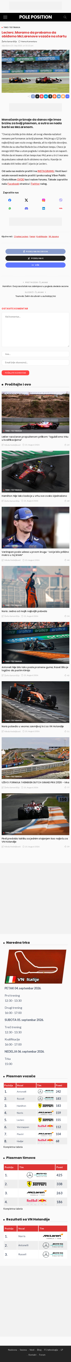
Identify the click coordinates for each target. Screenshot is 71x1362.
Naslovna (12, 1349)
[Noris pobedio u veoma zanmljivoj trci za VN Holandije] (35, 702)
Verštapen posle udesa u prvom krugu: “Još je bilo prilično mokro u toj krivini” (35, 553)
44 (68, 560)
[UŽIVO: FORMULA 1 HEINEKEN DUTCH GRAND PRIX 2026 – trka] (35, 758)
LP (62, 1349)
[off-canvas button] (5, 17)
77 (68, 787)
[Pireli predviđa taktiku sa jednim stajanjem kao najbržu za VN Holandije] (35, 814)
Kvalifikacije (41, 236)
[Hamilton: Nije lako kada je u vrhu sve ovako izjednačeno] (35, 471)
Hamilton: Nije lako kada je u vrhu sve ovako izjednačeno (34, 496)
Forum (42, 1354)
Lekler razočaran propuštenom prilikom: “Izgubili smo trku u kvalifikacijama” (35, 438)
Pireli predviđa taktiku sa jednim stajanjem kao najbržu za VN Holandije (35, 840)
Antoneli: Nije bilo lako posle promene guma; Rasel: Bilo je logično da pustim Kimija (35, 669)
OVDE (20, 179)
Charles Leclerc (21, 236)
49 (68, 501)
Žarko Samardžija (9, 41)
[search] (65, 17)
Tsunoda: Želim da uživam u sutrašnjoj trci (35, 296)
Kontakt (32, 1354)
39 (68, 846)
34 (68, 616)
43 (68, 675)
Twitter (35, 183)
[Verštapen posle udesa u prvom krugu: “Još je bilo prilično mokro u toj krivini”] (35, 527)
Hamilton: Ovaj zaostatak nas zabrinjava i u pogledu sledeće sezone (35, 286)
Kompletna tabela (13, 1146)
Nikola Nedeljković (12, 445)
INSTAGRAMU (45, 171)
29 (68, 445)
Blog (39, 1349)
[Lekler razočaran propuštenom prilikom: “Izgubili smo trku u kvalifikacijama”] (35, 412)
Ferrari (32, 236)
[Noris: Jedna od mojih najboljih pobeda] (35, 587)
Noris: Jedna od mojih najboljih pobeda (24, 611)
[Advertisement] (35, 6)
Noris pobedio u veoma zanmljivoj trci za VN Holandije (33, 726)
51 (68, 731)
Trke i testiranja (11, 27)
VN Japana (54, 236)
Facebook (13, 183)
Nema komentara (29, 41)
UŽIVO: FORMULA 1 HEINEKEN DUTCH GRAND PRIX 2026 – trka (35, 782)
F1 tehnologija (51, 1349)
